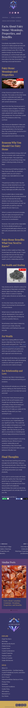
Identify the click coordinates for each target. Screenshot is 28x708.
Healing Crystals (6, 655)
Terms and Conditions (8, 686)
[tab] (12, 610)
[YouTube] (25, 705)
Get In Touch (6, 677)
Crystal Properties (7, 653)
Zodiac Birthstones (8, 20)
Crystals (5, 17)
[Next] (24, 587)
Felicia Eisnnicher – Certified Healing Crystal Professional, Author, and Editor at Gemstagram (13, 672)
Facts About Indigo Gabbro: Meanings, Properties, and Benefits (5, 548)
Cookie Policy (6, 689)
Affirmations (5, 691)
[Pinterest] (18, 13)
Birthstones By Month (8, 643)
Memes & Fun (6, 694)
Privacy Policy (6, 682)
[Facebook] (10, 13)
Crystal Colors (6, 648)
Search (18, 20)
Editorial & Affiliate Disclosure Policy (12, 679)
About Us (4, 668)
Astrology (5, 641)
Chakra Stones (6, 646)
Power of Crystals (7, 658)
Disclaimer (5, 684)
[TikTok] (12, 13)
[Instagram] (15, 13)
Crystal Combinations (8, 651)
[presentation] (14, 581)
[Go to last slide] (4, 587)
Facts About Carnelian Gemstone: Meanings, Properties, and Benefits (13, 603)
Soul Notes (5, 696)
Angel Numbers (16, 17)
